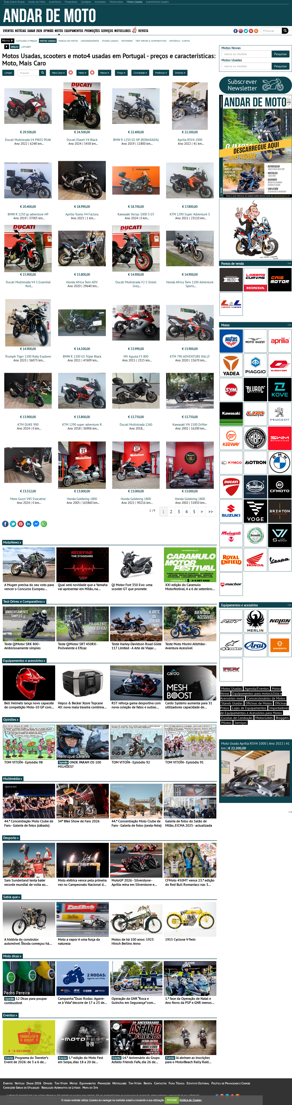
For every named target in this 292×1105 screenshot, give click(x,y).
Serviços (240, 723)
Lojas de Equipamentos (249, 708)
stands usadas (110, 40)
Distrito (179, 72)
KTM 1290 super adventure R (82, 424)
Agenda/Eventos (257, 688)
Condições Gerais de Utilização (21, 1087)
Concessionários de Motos (266, 698)
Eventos (8, 30)
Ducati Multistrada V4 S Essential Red (28, 284)
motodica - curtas (179, 40)
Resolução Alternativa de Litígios (60, 1087)
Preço (120, 72)
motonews (127, 40)
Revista (143, 30)
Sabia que (10, 897)
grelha (14, 46)
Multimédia (11, 778)
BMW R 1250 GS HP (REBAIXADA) (136, 140)
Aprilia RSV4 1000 (190, 140)
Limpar (8, 72)
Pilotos (226, 723)
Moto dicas (11, 956)
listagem (26, 46)
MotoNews (11, 542)
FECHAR (172, 1100)
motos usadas (48, 40)
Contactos (160, 1083)
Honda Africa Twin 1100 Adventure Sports (190, 284)
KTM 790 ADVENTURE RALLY (190, 356)
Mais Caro (57, 72)
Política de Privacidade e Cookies (230, 1083)
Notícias (19, 1083)
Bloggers (282, 718)
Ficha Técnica (176, 1083)
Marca (103, 72)
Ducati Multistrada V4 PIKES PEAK (28, 140)
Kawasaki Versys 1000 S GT (136, 214)
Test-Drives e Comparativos (23, 601)
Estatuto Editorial (198, 1083)
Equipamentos (88, 1083)
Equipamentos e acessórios (23, 660)
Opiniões (9, 719)
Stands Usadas (232, 703)
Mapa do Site (90, 1087)
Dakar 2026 (34, 30)
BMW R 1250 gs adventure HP (28, 214)
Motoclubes (122, 30)
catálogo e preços (26, 40)
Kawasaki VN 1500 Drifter (190, 424)
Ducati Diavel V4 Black (82, 140)
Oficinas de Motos (259, 703)
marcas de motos (68, 40)
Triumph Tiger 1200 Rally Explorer (28, 356)
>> (210, 511)
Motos (73, 1083)
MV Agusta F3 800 (136, 356)
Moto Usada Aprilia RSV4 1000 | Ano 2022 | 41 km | (255, 745)
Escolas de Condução (236, 718)
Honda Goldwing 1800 (82, 499)
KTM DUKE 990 (28, 424)
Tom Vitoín (61, 1083)
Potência (160, 72)
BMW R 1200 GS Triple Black (82, 356)
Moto (82, 72)
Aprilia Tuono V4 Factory (82, 214)
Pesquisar (280, 54)
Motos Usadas (231, 688)
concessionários (90, 40)
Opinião (48, 30)
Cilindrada (139, 72)
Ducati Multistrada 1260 (136, 424)
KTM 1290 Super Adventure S (190, 214)
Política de (190, 1100)
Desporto (9, 838)
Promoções (92, 30)
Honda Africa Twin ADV (82, 282)
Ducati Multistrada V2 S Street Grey (135, 284)
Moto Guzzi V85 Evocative (28, 499)
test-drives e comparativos (151, 40)
